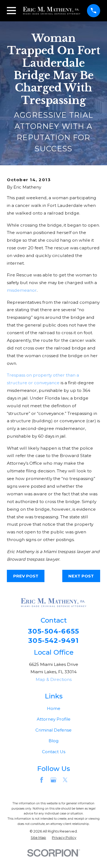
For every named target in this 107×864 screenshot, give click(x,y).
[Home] (51, 11)
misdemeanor (22, 290)
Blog (53, 740)
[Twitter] (65, 780)
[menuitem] (38, 838)
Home (53, 708)
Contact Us (53, 751)
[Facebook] (41, 780)
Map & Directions (54, 679)
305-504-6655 (53, 631)
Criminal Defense (53, 730)
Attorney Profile (54, 719)
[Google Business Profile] (53, 780)
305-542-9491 (53, 640)
